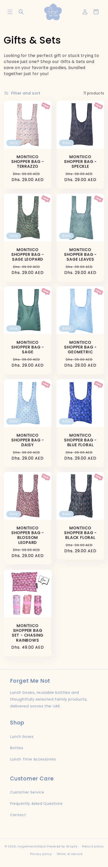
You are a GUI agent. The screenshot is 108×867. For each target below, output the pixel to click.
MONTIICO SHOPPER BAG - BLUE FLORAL (80, 440)
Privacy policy (41, 854)
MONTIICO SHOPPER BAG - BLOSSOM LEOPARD (27, 535)
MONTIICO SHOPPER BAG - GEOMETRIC (80, 347)
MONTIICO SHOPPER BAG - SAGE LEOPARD (27, 254)
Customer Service (27, 792)
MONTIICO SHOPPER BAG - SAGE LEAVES (80, 254)
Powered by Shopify (62, 846)
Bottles (16, 747)
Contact (18, 814)
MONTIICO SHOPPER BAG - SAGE (27, 347)
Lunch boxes (22, 736)
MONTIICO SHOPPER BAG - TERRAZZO (27, 161)
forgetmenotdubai (32, 846)
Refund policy (92, 846)
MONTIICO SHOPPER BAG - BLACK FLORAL (80, 533)
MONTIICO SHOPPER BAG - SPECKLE (80, 161)
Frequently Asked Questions (36, 803)
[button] (10, 11)
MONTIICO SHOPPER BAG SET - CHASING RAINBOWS (27, 633)
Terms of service (70, 854)
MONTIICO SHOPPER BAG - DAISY (27, 440)
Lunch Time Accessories (33, 759)
